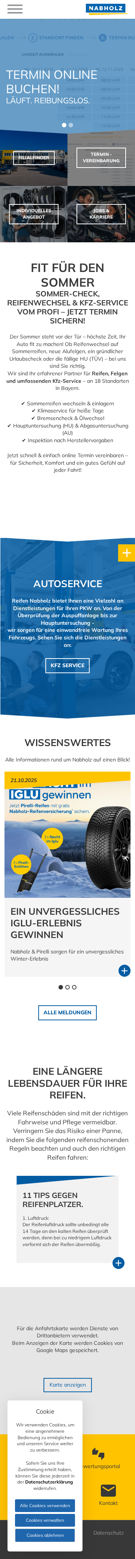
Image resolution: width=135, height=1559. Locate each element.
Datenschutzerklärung (49, 1482)
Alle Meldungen (68, 1012)
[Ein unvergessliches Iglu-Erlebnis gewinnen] (67, 896)
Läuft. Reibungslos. (48, 100)
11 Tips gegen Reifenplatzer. (52, 1199)
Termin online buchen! (52, 81)
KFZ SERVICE (67, 665)
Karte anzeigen (68, 1384)
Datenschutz (108, 1532)
